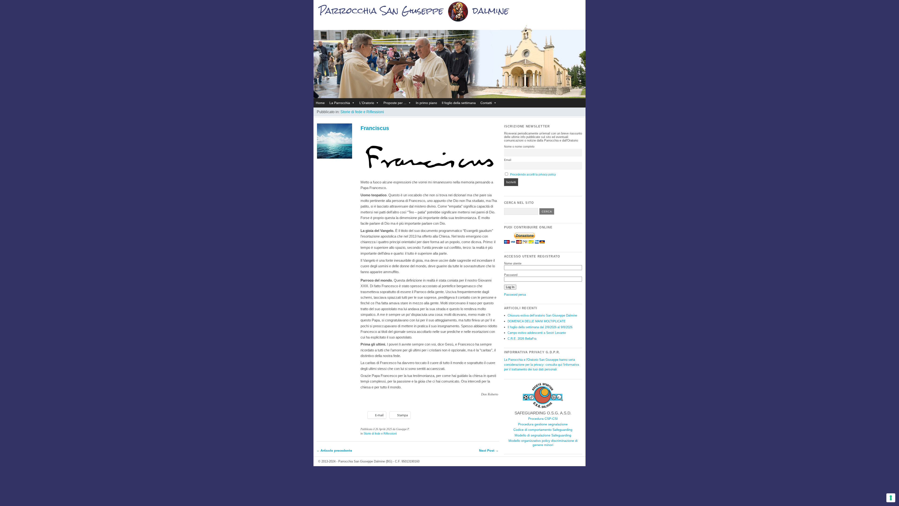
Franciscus (375, 128)
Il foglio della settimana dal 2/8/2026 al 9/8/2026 (540, 327)
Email (507, 160)
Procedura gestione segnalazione (543, 424)
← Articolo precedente (334, 450)
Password (510, 275)
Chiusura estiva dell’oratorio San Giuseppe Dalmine (542, 315)
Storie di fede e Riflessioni (362, 112)
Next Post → (489, 450)
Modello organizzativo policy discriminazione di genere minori (543, 443)
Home (320, 103)
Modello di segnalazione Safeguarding (543, 435)
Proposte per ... (394, 103)
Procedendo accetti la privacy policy (533, 174)
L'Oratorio (366, 103)
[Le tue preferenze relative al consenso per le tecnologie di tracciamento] (890, 497)
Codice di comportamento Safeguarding (542, 430)
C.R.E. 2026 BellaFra (522, 338)
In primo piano (426, 103)
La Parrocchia (339, 103)
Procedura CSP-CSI (543, 418)
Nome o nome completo (519, 146)
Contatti (486, 103)
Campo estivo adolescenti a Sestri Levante (537, 333)
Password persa (515, 294)
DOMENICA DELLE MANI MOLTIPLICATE (537, 321)
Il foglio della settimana (459, 103)
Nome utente (512, 263)
